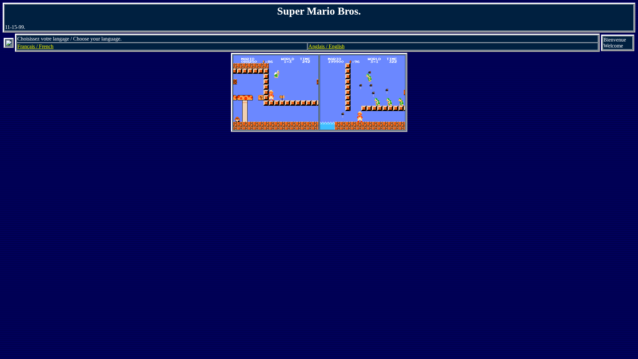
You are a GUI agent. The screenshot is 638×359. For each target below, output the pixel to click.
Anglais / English (326, 46)
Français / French (35, 46)
